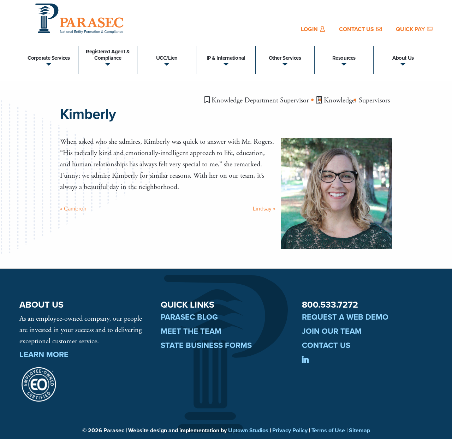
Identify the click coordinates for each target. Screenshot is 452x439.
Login (309, 29)
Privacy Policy (290, 430)
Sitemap (359, 430)
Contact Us (356, 29)
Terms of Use (328, 430)
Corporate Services (49, 58)
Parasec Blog (189, 317)
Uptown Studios (248, 430)
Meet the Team (191, 331)
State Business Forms (206, 345)
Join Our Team (332, 331)
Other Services (285, 58)
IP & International (226, 58)
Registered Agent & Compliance (108, 54)
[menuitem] (313, 29)
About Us (403, 58)
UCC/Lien (167, 58)
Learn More (44, 354)
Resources (344, 58)
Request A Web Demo (345, 317)
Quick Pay (410, 29)
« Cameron (73, 208)
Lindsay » (264, 208)
